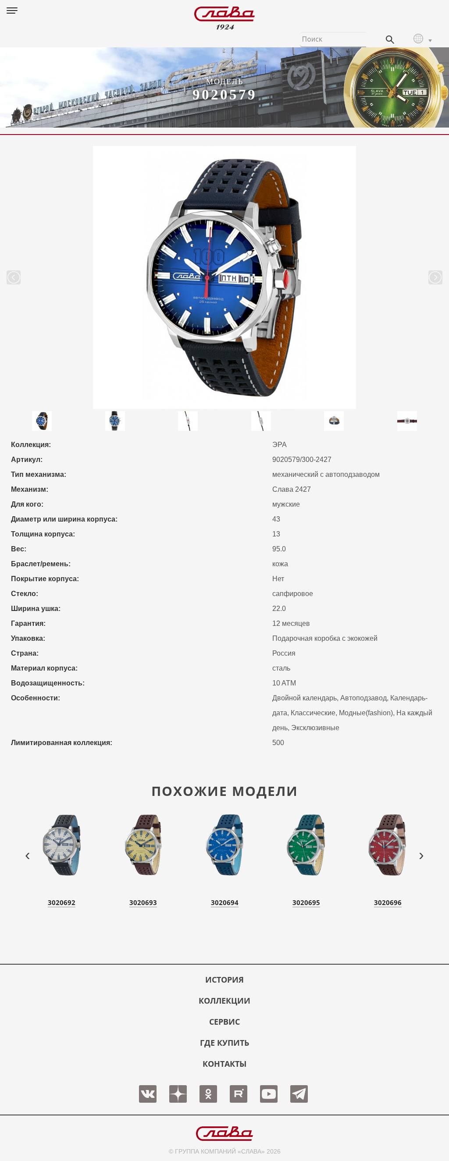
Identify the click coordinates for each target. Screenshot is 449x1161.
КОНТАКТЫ (224, 1064)
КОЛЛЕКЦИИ (224, 1001)
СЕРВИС (224, 1022)
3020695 (306, 902)
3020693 (143, 902)
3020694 (225, 902)
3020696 (388, 902)
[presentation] (27, 854)
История (224, 979)
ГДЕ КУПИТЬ (224, 1043)
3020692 (61, 902)
